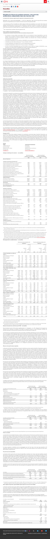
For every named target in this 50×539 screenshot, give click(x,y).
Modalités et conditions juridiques (34, 533)
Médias (6, 4)
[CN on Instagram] (29, 531)
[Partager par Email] (18, 7)
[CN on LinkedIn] (38, 531)
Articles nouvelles (17, 4)
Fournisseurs (18, 530)
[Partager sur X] (14, 7)
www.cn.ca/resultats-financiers (9, 129)
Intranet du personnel (12, 530)
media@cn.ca (5, 150)
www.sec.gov (25, 130)
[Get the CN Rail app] (46, 531)
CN (3, 4)
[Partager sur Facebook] (11, 7)
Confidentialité (44, 533)
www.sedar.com (27, 129)
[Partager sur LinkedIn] (16, 7)
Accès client (5, 530)
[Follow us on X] (34, 531)
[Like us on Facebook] (25, 531)
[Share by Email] (42, 531)
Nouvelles (11, 4)
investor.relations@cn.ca (29, 150)
